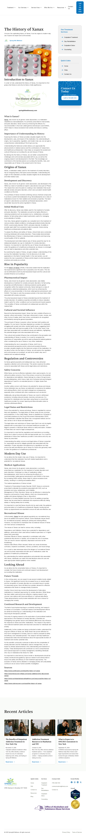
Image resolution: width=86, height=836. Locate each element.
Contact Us (70, 7)
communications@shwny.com (60, 786)
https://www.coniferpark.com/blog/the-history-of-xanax (22, 671)
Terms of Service (77, 832)
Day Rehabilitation (45, 789)
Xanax (6, 119)
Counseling (44, 799)
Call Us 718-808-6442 (80, 7)
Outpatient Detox (44, 794)
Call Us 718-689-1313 (69, 98)
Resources (34, 793)
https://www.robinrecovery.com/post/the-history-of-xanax (23, 683)
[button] (11, 7)
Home (32, 783)
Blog (32, 796)
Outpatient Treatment (44, 784)
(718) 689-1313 (56, 783)
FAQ (32, 786)
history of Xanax (14, 268)
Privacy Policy (66, 832)
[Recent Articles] (16, 727)
